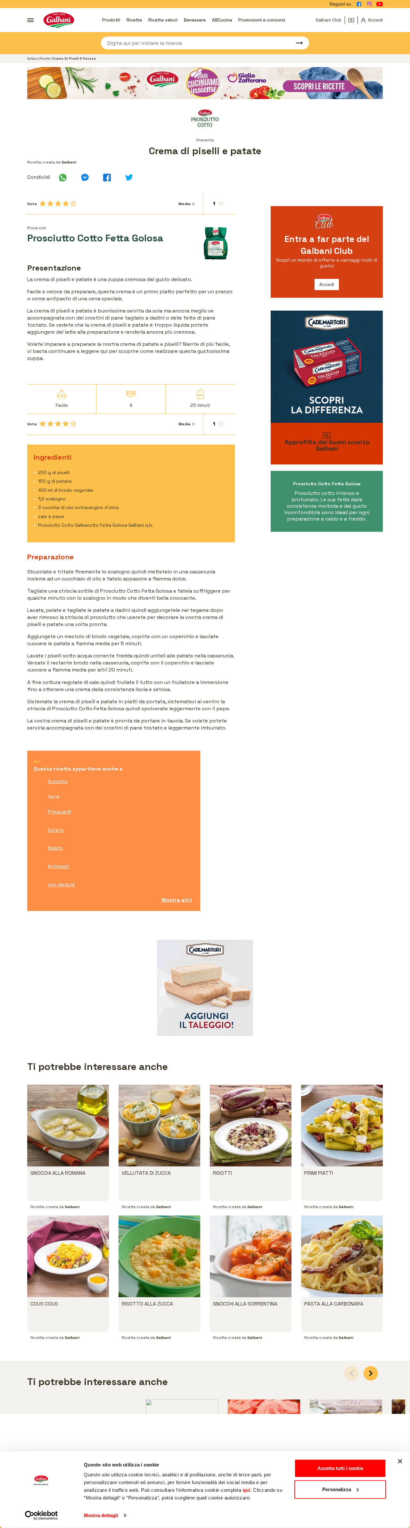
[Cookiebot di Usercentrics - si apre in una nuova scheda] (41, 1515)
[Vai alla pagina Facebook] (359, 4)
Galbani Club (328, 20)
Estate (56, 830)
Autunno (58, 781)
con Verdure (61, 884)
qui (246, 1490)
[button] (371, 1373)
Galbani (32, 58)
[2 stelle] (50, 203)
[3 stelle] (58, 203)
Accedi (326, 284)
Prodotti (111, 20)
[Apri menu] (30, 20)
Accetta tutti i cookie (340, 1468)
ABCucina (222, 20)
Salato (55, 848)
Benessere (195, 20)
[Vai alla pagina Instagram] (369, 4)
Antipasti (59, 866)
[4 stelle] (66, 203)
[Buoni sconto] (353, 20)
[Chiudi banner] (400, 1461)
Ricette (134, 20)
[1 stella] (42, 203)
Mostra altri (176, 900)
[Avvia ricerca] (296, 43)
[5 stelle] (73, 203)
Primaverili (59, 812)
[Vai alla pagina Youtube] (379, 4)
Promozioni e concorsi (261, 20)
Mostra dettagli (101, 1515)
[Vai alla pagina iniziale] (59, 20)
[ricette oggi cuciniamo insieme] (205, 83)
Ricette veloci (162, 20)
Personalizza (336, 1489)
